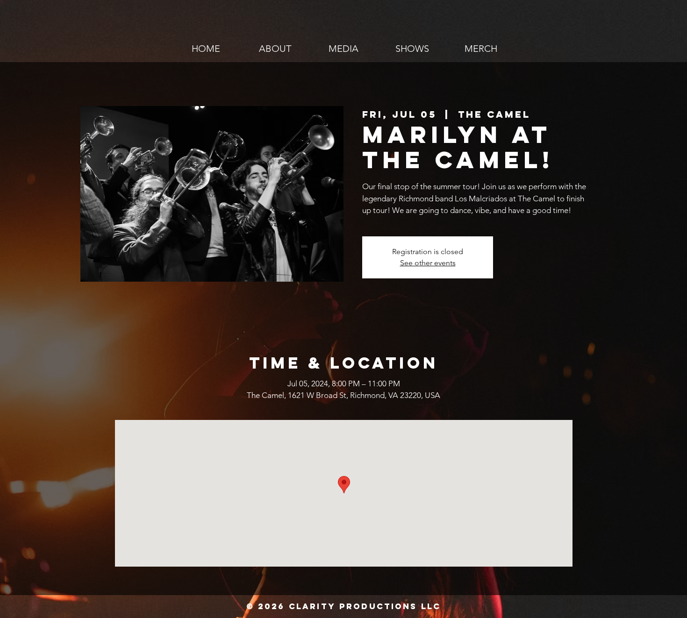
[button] (343, 49)
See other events (428, 262)
